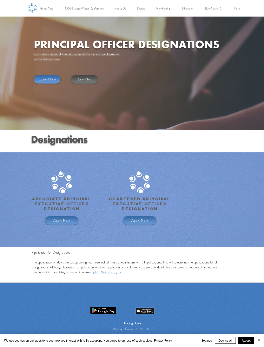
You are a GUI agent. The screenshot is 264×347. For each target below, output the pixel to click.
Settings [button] (206, 340)
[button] (139, 220)
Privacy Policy (163, 340)
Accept (246, 340)
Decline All (225, 340)
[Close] (259, 340)
